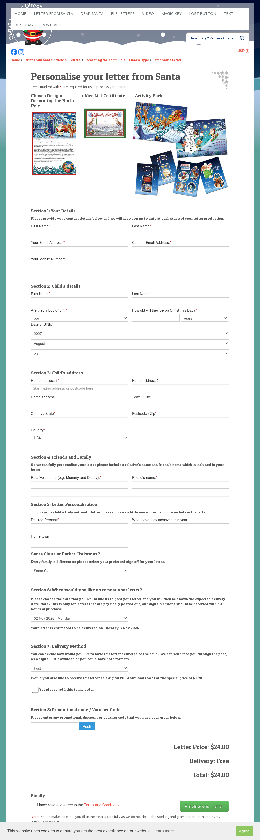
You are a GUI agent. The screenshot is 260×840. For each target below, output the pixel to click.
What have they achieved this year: (161, 519)
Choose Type (139, 60)
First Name (40, 226)
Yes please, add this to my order (66, 689)
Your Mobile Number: (48, 258)
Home (20, 13)
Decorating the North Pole (104, 60)
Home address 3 (44, 396)
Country (38, 429)
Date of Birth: (42, 324)
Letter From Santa (38, 60)
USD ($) (243, 50)
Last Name (141, 226)
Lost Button (202, 13)
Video (148, 13)
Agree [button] (244, 831)
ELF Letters (123, 13)
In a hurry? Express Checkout (215, 38)
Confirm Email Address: (151, 242)
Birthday (24, 24)
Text (228, 13)
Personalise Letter (167, 60)
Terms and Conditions (101, 804)
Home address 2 (145, 380)
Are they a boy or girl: (49, 310)
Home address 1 (45, 380)
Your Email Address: (48, 242)
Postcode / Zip (144, 413)
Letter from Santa (53, 13)
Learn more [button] (163, 831)
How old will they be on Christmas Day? (164, 310)
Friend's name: (144, 477)
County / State (43, 413)
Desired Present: (45, 519)
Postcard (51, 24)
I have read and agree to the (77, 804)
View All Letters (68, 60)
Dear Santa (91, 13)
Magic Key (171, 13)
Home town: (41, 536)
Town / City (141, 396)
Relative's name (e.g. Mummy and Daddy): (66, 477)
